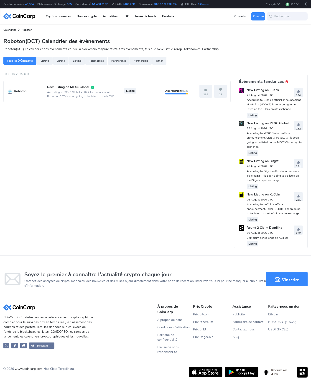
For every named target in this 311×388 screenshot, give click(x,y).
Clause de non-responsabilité (168, 349)
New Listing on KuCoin (263, 194)
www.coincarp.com (29, 369)
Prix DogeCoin (203, 337)
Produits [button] (168, 16)
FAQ (235, 337)
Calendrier (9, 30)
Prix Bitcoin (201, 314)
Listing (45, 61)
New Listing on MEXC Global (268, 123)
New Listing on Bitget (262, 161)
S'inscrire (258, 16)
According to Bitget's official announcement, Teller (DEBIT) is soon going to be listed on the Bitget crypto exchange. (274, 175)
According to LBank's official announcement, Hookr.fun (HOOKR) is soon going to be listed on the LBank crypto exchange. (274, 104)
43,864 (29, 4)
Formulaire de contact (247, 322)
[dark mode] (306, 4)
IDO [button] (127, 16)
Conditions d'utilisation (173, 327)
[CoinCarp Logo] (20, 16)
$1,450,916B (100, 4)
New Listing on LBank (263, 90)
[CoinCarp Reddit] (23, 345)
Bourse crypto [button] (87, 16)
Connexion (240, 16)
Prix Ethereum (203, 322)
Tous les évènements (20, 61)
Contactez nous (243, 329)
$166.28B (129, 4)
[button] (273, 4)
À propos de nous (170, 320)
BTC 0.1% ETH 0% (165, 4)
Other (159, 61)
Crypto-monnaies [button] (58, 16)
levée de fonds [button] (145, 16)
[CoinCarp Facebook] (14, 345)
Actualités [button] (110, 16)
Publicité (238, 314)
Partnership (118, 61)
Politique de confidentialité (167, 337)
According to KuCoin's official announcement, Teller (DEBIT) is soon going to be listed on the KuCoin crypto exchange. (274, 209)
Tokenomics (96, 61)
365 (69, 4)
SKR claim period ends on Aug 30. (267, 238)
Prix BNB (199, 329)
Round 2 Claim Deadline (264, 228)
